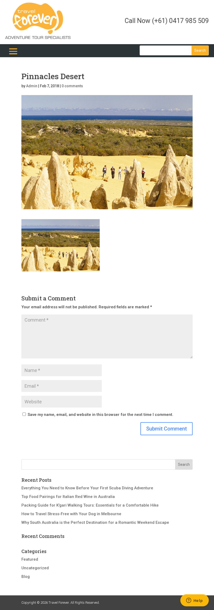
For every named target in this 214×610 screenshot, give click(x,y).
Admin (31, 86)
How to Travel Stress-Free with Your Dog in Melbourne (71, 514)
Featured (29, 559)
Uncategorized (35, 568)
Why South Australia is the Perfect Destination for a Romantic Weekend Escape (95, 522)
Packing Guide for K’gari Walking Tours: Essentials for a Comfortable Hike (90, 505)
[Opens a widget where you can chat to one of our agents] (194, 600)
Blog (25, 576)
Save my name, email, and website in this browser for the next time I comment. (100, 414)
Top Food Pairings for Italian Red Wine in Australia (68, 496)
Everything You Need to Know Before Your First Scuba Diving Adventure (87, 488)
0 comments (72, 86)
